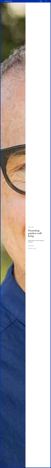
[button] (40, 1)
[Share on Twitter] (30, 248)
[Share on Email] (33, 248)
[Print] (35, 248)
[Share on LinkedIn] (31, 248)
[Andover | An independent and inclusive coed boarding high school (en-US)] (8, 1)
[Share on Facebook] (28, 248)
